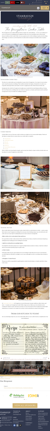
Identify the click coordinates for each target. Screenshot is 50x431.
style (21, 377)
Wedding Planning (44, 377)
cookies (5, 377)
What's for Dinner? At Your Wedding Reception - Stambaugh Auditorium (18, 387)
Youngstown (7, 378)
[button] (38, 8)
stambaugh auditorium (14, 377)
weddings (2, 378)
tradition (37, 377)
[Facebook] (45, 1)
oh (8, 377)
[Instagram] (47, 1)
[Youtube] (46, 3)
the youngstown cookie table (28, 377)
